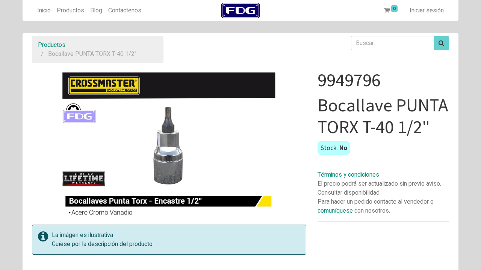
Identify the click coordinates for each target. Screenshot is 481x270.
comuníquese (335, 210)
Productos (51, 45)
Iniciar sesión (427, 10)
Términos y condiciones (348, 174)
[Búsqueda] (441, 43)
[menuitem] (44, 10)
